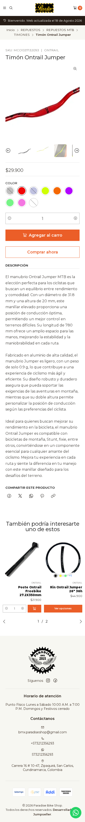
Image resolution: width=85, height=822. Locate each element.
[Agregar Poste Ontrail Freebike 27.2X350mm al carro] (34, 609)
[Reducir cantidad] (9, 218)
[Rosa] (21, 202)
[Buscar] (11, 8)
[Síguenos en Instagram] (48, 680)
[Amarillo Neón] (45, 190)
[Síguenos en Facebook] (55, 680)
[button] (6, 608)
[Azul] (33, 190)
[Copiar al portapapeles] (53, 496)
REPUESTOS (30, 30)
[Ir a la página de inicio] (44, 8)
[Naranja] (57, 190)
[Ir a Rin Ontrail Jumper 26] (63, 559)
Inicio (10, 30)
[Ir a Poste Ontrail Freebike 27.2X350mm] (22, 559)
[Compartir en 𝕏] (20, 496)
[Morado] (68, 190)
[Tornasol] (33, 202)
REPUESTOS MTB (60, 30)
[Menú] (4, 8)
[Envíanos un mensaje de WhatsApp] (75, 812)
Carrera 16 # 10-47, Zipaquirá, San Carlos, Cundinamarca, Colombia (43, 768)
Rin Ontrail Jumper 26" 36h (66, 589)
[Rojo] (21, 190)
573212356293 (42, 754)
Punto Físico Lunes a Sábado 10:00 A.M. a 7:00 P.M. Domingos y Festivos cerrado (42, 707)
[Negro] (10, 190)
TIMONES (22, 34)
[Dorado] (60, 576)
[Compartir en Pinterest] (42, 496)
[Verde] (10, 202)
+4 (70, 575)
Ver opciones (63, 608)
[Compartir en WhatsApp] (31, 496)
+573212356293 (42, 743)
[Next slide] (76, 150)
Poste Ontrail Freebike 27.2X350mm (29, 591)
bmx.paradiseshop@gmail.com (42, 732)
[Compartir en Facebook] (9, 496)
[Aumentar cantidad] (75, 218)
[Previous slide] (8, 150)
